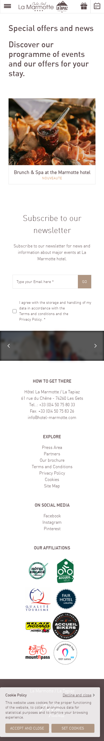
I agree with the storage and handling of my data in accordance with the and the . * (55, 311)
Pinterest (52, 528)
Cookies (52, 479)
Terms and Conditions (52, 466)
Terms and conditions (37, 313)
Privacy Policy (30, 319)
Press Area (52, 447)
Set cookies (73, 728)
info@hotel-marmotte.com (52, 417)
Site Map (52, 485)
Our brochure (52, 460)
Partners (52, 453)
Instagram (52, 522)
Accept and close (27, 728)
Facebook (52, 515)
